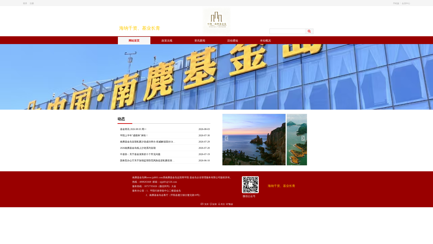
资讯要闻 (199, 40)
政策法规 (167, 40)
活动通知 (232, 40)
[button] (214, 106)
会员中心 (406, 3)
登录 (25, 3)
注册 (32, 3)
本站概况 (265, 40)
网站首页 (134, 40)
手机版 (396, 3)
